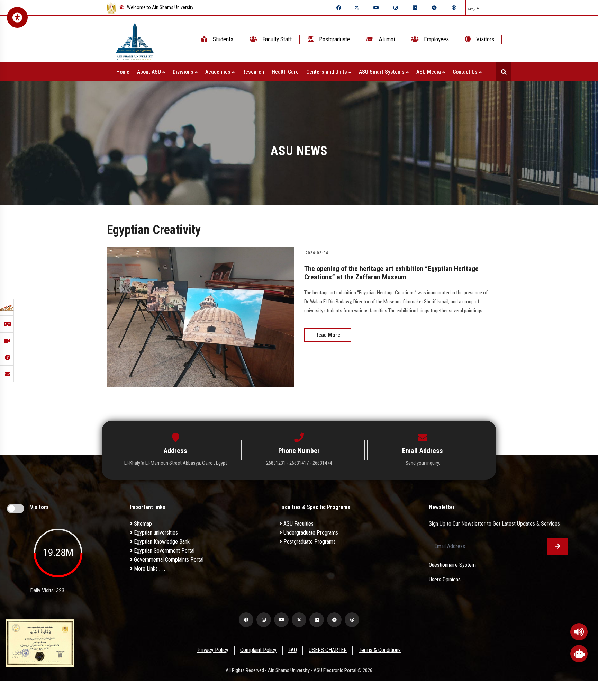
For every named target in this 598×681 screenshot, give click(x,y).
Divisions (184, 72)
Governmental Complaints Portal (168, 559)
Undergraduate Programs (310, 532)
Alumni (386, 39)
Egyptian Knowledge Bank (161, 541)
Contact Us (466, 72)
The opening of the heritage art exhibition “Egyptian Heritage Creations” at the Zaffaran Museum (391, 273)
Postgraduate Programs (309, 541)
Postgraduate (334, 39)
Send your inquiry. (423, 463)
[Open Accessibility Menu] (17, 17)
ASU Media (429, 72)
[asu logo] (134, 39)
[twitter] (356, 7)
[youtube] (376, 7)
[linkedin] (415, 7)
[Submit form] (557, 546)
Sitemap (142, 523)
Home (122, 72)
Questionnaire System (452, 565)
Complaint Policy (258, 650)
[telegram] (434, 7)
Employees (436, 39)
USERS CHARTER (328, 650)
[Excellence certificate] (40, 642)
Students (222, 39)
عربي (473, 7)
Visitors (484, 39)
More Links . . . (149, 568)
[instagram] (395, 7)
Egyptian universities (155, 532)
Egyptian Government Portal (163, 550)
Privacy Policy (212, 650)
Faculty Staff (276, 39)
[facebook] (338, 7)
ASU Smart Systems (382, 72)
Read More (327, 335)
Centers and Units (327, 72)
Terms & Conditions (380, 650)
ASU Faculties (298, 523)
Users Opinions (445, 579)
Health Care (285, 72)
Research (253, 72)
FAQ (292, 650)
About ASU (149, 72)
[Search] (503, 71)
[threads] (453, 7)
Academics (218, 72)
